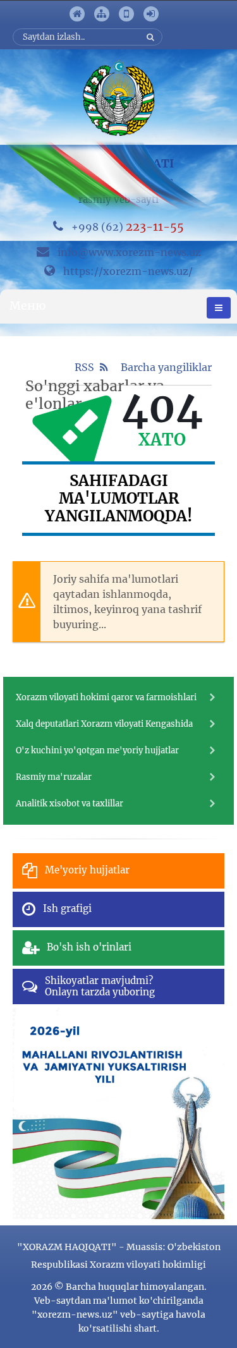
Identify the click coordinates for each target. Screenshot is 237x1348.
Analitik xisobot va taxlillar (69, 803)
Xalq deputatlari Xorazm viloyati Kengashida (104, 724)
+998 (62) (127, 227)
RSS (86, 367)
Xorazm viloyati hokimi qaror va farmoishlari (106, 697)
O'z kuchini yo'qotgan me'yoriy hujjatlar (97, 750)
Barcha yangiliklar (166, 367)
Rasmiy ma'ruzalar (54, 777)
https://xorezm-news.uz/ (128, 271)
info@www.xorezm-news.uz (129, 252)
